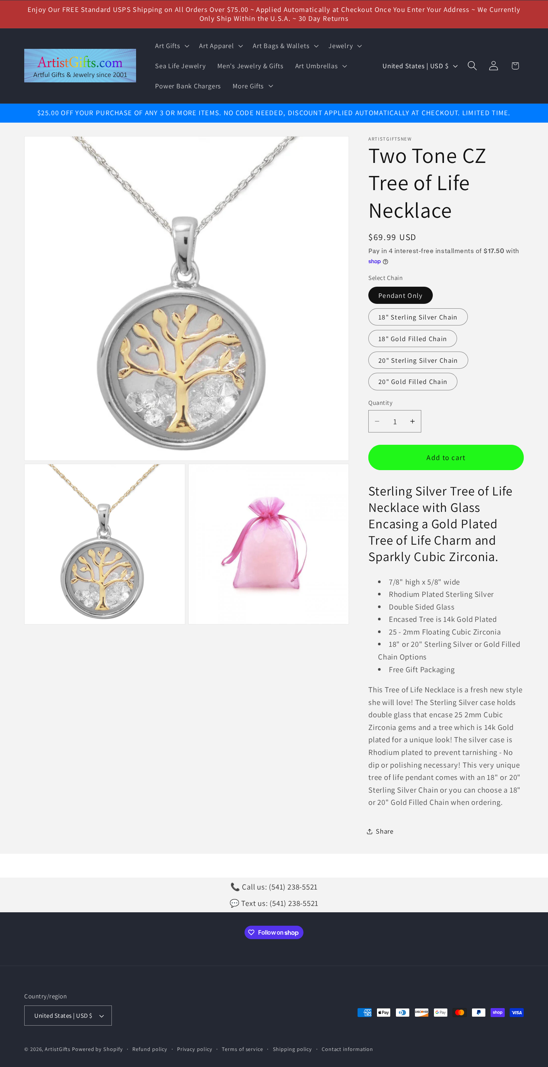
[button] (171, 46)
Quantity (380, 403)
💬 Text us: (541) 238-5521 (274, 903)
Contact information (347, 1048)
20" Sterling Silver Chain (418, 360)
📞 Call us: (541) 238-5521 (274, 887)
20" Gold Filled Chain (412, 381)
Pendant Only (400, 295)
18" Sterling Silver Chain (418, 316)
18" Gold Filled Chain (412, 338)
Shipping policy (292, 1048)
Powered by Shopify (97, 1048)
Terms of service (242, 1048)
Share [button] (385, 831)
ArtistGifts (57, 1048)
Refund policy (149, 1048)
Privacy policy (194, 1048)
